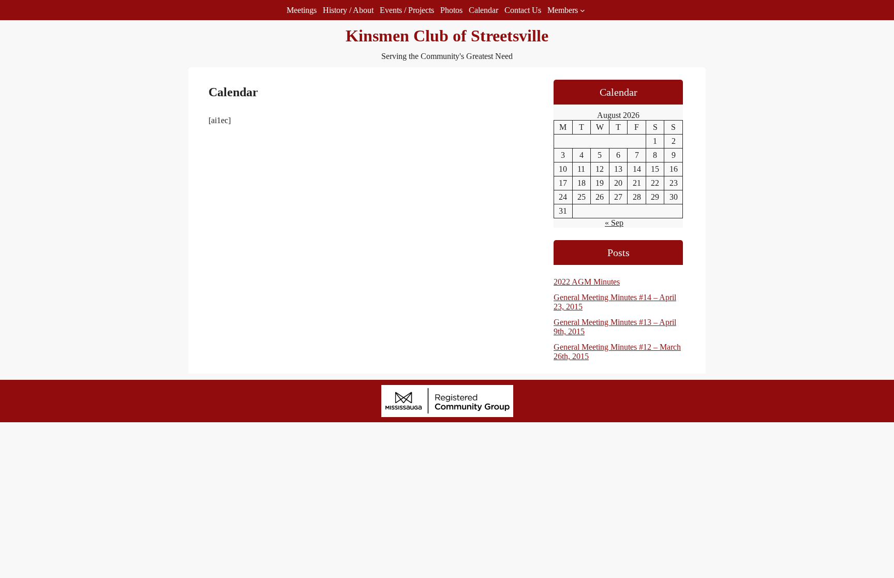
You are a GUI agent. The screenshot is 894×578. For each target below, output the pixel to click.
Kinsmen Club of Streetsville (447, 35)
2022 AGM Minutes (587, 281)
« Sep (614, 222)
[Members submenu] (582, 10)
